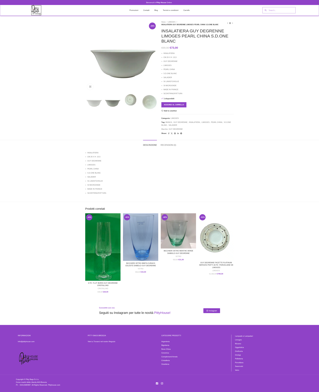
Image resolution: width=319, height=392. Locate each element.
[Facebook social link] (168, 133)
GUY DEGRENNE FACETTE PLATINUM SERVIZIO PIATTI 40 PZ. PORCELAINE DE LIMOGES (216, 265)
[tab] (150, 144)
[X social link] (171, 133)
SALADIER (173, 125)
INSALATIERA (194, 122)
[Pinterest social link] (175, 133)
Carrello (186, 10)
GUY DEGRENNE (180, 122)
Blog (156, 10)
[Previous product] (227, 23)
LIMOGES (172, 22)
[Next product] (232, 23)
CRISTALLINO (103, 288)
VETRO (140, 269)
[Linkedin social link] (178, 133)
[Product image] (102, 247)
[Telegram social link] (181, 133)
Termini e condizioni (170, 10)
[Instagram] (162, 383)
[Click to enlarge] (90, 87)
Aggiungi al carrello (174, 105)
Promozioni (133, 10)
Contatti (146, 10)
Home (163, 22)
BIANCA (169, 122)
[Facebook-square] (157, 383)
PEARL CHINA (216, 122)
